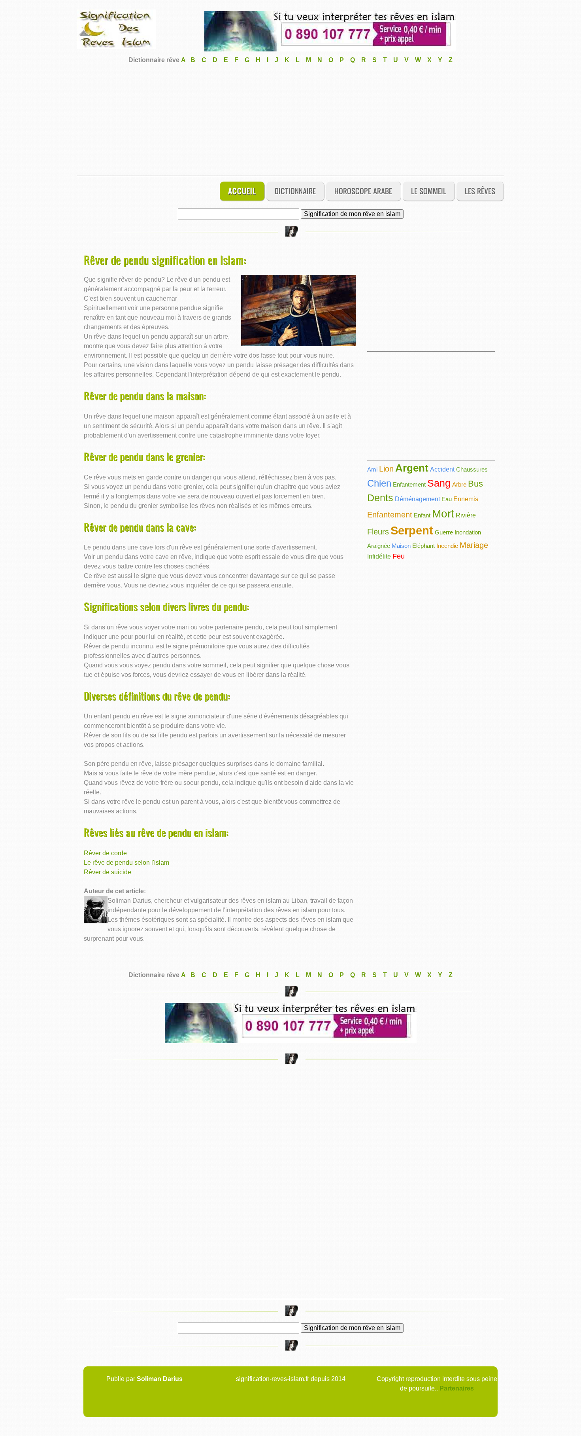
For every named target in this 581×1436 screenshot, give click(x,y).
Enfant (422, 515)
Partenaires (457, 1388)
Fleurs (378, 531)
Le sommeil (428, 191)
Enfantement (409, 484)
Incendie (447, 545)
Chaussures (472, 469)
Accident (442, 469)
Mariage (474, 545)
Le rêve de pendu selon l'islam (126, 862)
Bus (475, 484)
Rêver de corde (105, 853)
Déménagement (417, 499)
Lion (386, 468)
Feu (398, 556)
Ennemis (465, 499)
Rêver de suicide (107, 872)
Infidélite (379, 556)
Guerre (444, 532)
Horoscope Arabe (363, 191)
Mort (443, 514)
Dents (380, 497)
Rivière (466, 515)
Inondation (468, 532)
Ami (372, 469)
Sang (439, 483)
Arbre (459, 484)
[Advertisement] (290, 120)
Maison (401, 545)
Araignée (378, 545)
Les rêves (480, 191)
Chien (379, 483)
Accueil (242, 191)
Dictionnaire (295, 191)
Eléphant (423, 545)
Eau (446, 499)
